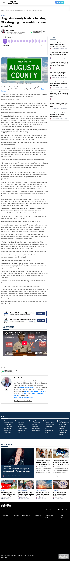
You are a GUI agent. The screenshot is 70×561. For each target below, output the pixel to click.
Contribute (60, 2)
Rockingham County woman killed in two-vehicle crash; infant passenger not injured (58, 44)
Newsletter (38, 515)
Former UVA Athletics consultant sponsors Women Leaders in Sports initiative (43, 463)
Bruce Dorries (55, 108)
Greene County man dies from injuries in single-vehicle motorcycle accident (58, 114)
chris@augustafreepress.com (23, 397)
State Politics (23, 490)
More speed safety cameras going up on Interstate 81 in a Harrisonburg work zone (58, 73)
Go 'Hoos (39, 458)
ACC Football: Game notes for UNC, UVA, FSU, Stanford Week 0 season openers (60, 495)
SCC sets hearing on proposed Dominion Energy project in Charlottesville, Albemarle (42, 496)
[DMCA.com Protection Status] (63, 556)
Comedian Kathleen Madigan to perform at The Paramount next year (16, 471)
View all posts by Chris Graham (23, 401)
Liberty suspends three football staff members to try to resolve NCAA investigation (60, 463)
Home (2, 10)
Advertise (16, 515)
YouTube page (28, 391)
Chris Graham (19, 378)
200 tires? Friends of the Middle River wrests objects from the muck (59, 104)
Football (56, 458)
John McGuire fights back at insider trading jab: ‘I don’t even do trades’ (26, 495)
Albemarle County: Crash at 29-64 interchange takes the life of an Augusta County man (59, 64)
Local (3, 15)
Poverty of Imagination (26, 387)
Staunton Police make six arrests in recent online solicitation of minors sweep (59, 83)
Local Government (41, 490)
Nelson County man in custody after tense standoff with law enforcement (59, 54)
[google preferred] (36, 32)
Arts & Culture (7, 466)
